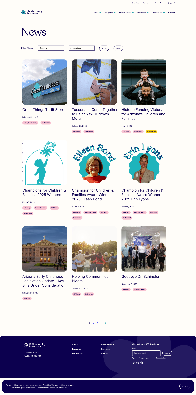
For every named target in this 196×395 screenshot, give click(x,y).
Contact (171, 12)
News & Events (125, 12)
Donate (145, 3)
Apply (104, 48)
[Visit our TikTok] (133, 363)
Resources (141, 12)
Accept (185, 386)
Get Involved (157, 12)
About (95, 12)
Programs (109, 12)
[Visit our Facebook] (141, 363)
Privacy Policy (160, 358)
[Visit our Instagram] (137, 363)
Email (134, 348)
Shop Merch (136, 3)
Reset (118, 48)
